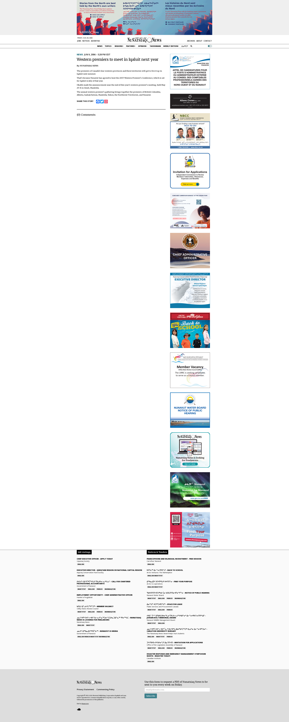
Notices (86, 41)
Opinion (142, 46)
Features (130, 46)
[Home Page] (144, 40)
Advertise (95, 41)
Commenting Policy (105, 689)
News (99, 46)
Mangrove (85, 703)
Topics (108, 46)
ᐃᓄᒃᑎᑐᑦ (185, 46)
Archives (191, 41)
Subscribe (150, 696)
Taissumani (155, 46)
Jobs (79, 41)
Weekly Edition (170, 46)
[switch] (209, 46)
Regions (119, 46)
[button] (79, 709)
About (199, 41)
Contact (208, 41)
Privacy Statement (85, 689)
